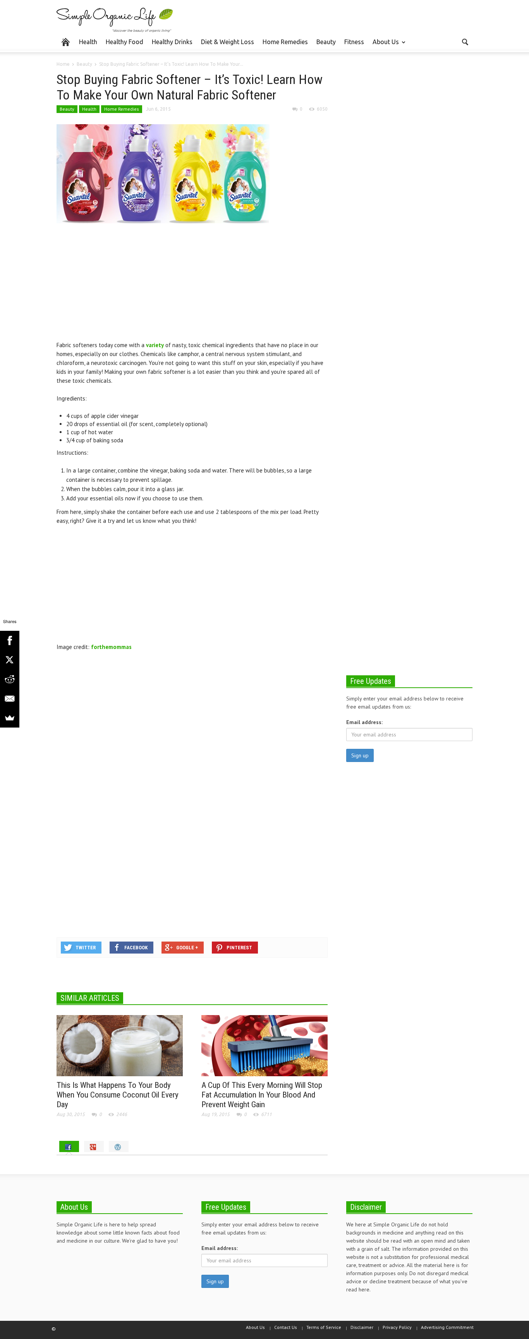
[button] (464, 41)
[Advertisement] (192, 286)
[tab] (69, 1146)
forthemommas (111, 647)
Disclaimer (361, 1327)
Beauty (326, 41)
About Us (383, 45)
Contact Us (285, 1327)
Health (88, 41)
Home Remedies (285, 41)
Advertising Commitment (447, 1327)
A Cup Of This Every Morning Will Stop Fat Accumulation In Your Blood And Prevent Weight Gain (261, 1094)
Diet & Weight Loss (227, 41)
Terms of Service (323, 1327)
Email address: (364, 722)
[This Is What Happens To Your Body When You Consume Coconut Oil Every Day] (120, 1045)
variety (155, 345)
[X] (9, 660)
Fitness (354, 41)
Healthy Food (124, 41)
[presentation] (69, 1146)
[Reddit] (9, 679)
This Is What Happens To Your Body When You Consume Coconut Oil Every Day (118, 1094)
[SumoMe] (9, 718)
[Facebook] (9, 640)
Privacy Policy (397, 1327)
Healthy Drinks (172, 41)
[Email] (9, 698)
